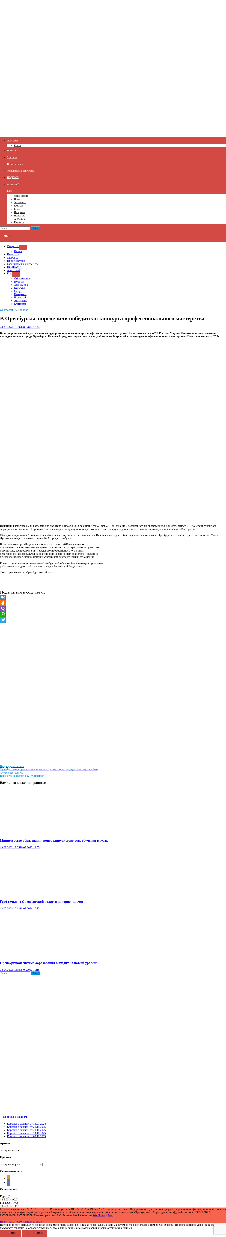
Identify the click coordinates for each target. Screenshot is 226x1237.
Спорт (17, 209)
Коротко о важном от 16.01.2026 (26, 1123)
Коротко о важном (15, 1116)
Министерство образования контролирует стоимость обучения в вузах (54, 840)
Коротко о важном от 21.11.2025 (26, 1126)
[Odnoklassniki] (113, 603)
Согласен (10, 1233)
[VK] (113, 597)
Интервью (19, 212)
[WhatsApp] (113, 614)
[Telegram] (113, 620)
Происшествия (15, 164)
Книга (17, 145)
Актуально (19, 218)
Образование (21, 195)
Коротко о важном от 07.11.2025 (26, 1136)
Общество (12, 140)
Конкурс (23, 309)
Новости (18, 199)
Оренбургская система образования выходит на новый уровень (48, 963)
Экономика (20, 202)
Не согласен (34, 1233)
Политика (12, 150)
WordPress (99, 1215)
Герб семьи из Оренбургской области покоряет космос (41, 901)
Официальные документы (20, 170)
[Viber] (113, 609)
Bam (110, 1215)
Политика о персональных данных (21, 1221)
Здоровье (12, 157)
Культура (18, 205)
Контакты (19, 222)
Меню (8, 236)
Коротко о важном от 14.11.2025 (26, 1133)
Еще (9, 190)
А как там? (13, 184)
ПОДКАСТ (13, 177)
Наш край (19, 215)
